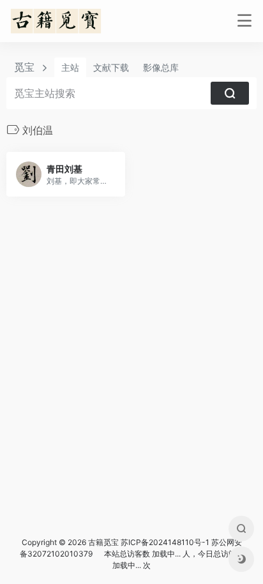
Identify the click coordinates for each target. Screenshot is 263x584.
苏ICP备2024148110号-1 (165, 542)
